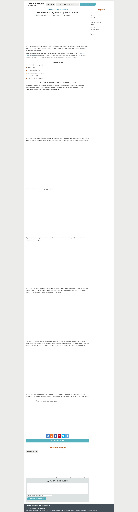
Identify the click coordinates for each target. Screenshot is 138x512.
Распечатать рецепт (57, 440)
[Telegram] (67, 436)
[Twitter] (63, 436)
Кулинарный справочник (68, 4)
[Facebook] (55, 436)
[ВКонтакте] (48, 436)
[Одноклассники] (51, 436)
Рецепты (50, 4)
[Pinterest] (59, 436)
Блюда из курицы (32, 451)
